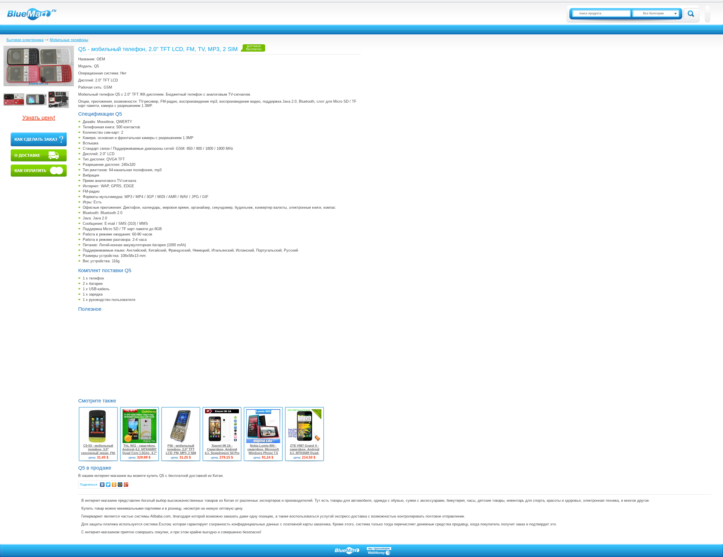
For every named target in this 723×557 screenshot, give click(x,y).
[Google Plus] (126, 484)
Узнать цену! (38, 118)
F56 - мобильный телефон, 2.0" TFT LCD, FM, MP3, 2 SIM (181, 449)
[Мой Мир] (120, 484)
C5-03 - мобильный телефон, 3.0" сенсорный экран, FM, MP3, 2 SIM (98, 451)
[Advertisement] (125, 354)
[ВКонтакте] (102, 484)
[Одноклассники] (114, 484)
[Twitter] (108, 484)
